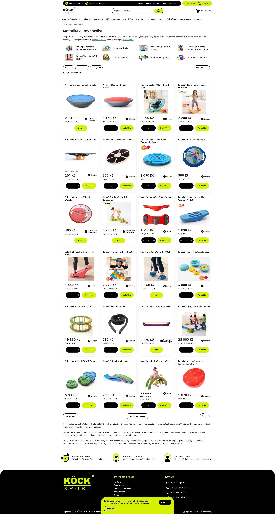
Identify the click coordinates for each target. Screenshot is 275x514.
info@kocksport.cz (178, 482)
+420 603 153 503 (76, 3)
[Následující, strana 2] (203, 416)
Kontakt (141, 3)
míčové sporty (128, 39)
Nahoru (72, 416)
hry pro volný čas (99, 39)
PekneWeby (207, 511)
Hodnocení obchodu (122, 488)
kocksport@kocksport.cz (98, 3)
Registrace (206, 3)
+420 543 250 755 (179, 492)
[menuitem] (71, 19)
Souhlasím (165, 502)
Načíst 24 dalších (137, 416)
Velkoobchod (173, 3)
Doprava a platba (152, 3)
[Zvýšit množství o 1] (116, 128)
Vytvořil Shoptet (193, 511)
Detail (80, 128)
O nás (164, 3)
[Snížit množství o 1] (105, 128)
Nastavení (110, 509)
